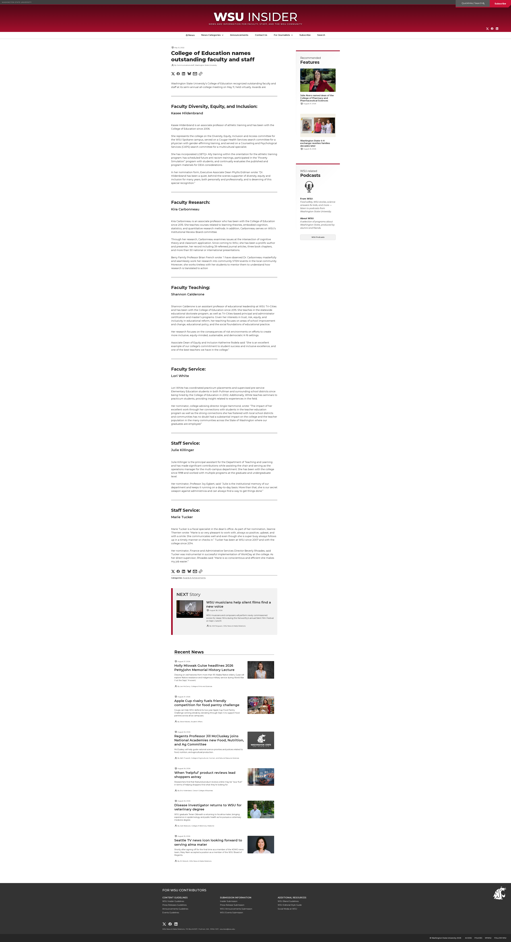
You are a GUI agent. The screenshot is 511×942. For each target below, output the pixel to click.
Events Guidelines (170, 912)
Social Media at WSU (287, 909)
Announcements (239, 35)
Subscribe (500, 3)
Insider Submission (228, 901)
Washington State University (17, 2)
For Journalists (282, 35)
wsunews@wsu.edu (227, 929)
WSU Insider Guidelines (173, 901)
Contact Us (261, 35)
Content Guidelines (175, 897)
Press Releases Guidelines (174, 905)
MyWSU (488, 938)
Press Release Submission (232, 905)
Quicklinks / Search (472, 3)
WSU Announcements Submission (236, 909)
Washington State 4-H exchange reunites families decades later (315, 143)
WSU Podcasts (318, 237)
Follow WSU (500, 938)
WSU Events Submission (231, 912)
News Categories (211, 35)
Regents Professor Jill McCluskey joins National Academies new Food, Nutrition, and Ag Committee (209, 740)
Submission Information (235, 897)
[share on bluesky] (189, 74)
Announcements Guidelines (175, 909)
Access (468, 938)
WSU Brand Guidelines (288, 901)
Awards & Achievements (194, 578)
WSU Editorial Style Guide (290, 905)
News (191, 35)
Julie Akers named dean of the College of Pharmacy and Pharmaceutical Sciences (317, 98)
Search (321, 35)
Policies (478, 938)
